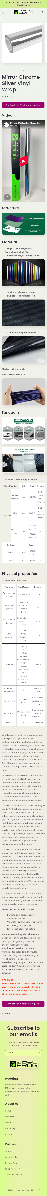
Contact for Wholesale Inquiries (23, 105)
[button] (3, 12)
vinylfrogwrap (18, 1190)
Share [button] (8, 1013)
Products (9, 1116)
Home (8, 1111)
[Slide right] (29, 71)
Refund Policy (12, 1163)
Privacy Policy (12, 1157)
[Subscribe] (39, 1053)
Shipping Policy (12, 1169)
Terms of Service (13, 1174)
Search (8, 1151)
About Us (9, 1122)
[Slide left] (18, 71)
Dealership (10, 1128)
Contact (9, 1134)
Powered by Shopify (33, 1190)
